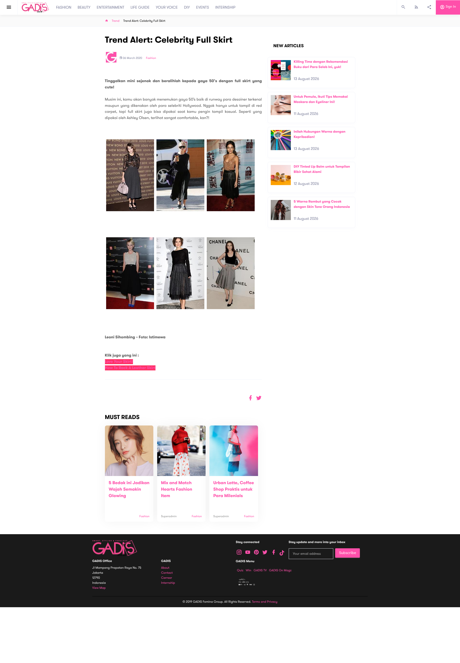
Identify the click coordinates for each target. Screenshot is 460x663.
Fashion (151, 58)
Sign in (450, 7)
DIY (187, 7)
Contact (167, 572)
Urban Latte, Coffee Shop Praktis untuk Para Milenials (233, 489)
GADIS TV (260, 570)
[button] (259, 398)
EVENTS (202, 7)
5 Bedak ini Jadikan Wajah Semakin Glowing (129, 489)
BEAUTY (84, 7)
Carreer (166, 577)
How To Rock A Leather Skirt (130, 367)
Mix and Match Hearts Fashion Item (176, 489)
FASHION (63, 7)
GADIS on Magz (280, 570)
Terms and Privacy (264, 602)
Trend (116, 21)
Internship (168, 582)
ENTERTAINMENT (110, 7)
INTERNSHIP (225, 7)
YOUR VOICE (167, 7)
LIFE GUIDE (140, 7)
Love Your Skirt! (119, 361)
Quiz (240, 570)
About (165, 567)
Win (248, 570)
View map (99, 587)
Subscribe (347, 552)
